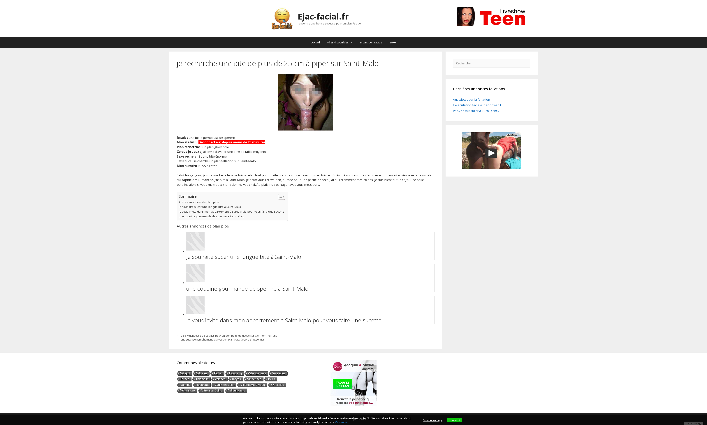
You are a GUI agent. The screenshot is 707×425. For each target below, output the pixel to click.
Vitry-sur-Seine (211, 390)
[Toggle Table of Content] (279, 197)
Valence (220, 379)
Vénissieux (187, 390)
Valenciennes (257, 373)
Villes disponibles (338, 42)
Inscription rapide (371, 42)
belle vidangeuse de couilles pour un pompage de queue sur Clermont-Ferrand (229, 335)
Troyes (236, 379)
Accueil (315, 42)
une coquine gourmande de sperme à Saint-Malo (211, 216)
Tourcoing (235, 373)
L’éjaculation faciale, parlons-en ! (477, 105)
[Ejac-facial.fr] (282, 18)
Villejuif (185, 373)
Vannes (185, 385)
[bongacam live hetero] (493, 25)
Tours (271, 379)
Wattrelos (277, 385)
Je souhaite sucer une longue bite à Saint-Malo (210, 207)
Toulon (218, 373)
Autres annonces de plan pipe (199, 202)
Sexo (393, 42)
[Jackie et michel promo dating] (353, 383)
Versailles (279, 373)
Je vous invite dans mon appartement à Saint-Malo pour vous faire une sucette (231, 211)
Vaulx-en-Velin (224, 385)
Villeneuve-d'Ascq (252, 385)
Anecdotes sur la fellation (471, 99)
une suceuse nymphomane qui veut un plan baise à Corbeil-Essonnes (223, 339)
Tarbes (184, 379)
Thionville (202, 379)
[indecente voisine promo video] (491, 150)
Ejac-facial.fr (323, 16)
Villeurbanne (236, 390)
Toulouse (202, 385)
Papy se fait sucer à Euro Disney (476, 111)
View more (341, 422)
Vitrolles (201, 373)
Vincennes (254, 379)
